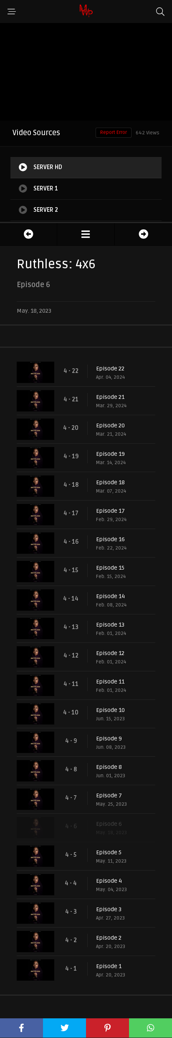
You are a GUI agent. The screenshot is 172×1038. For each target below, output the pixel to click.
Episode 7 (109, 795)
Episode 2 (108, 937)
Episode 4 (109, 880)
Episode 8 (109, 767)
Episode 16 (110, 539)
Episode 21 (110, 397)
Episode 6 (109, 823)
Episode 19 (110, 453)
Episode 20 (110, 425)
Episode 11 (110, 681)
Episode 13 (110, 624)
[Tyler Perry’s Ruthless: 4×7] (143, 234)
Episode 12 (110, 653)
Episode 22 (110, 368)
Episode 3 (108, 909)
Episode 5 (108, 852)
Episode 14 (110, 596)
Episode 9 (109, 738)
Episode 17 (110, 510)
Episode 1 (108, 966)
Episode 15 (110, 567)
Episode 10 (110, 710)
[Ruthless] (85, 234)
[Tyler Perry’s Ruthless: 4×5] (28, 234)
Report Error (113, 132)
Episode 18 (110, 482)
